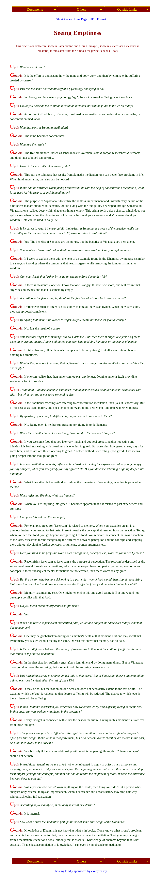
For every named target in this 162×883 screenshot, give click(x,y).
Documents (35, 9)
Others (81, 9)
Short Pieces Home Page (71, 19)
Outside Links (127, 9)
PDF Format (98, 19)
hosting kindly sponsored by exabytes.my (81, 871)
